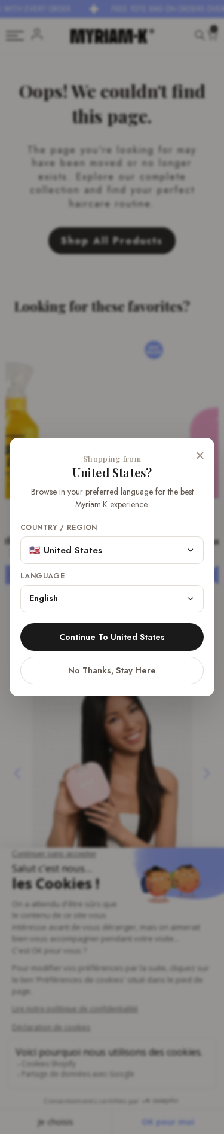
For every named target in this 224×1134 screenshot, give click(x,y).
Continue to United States (112, 637)
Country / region (58, 528)
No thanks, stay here (112, 670)
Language (42, 576)
